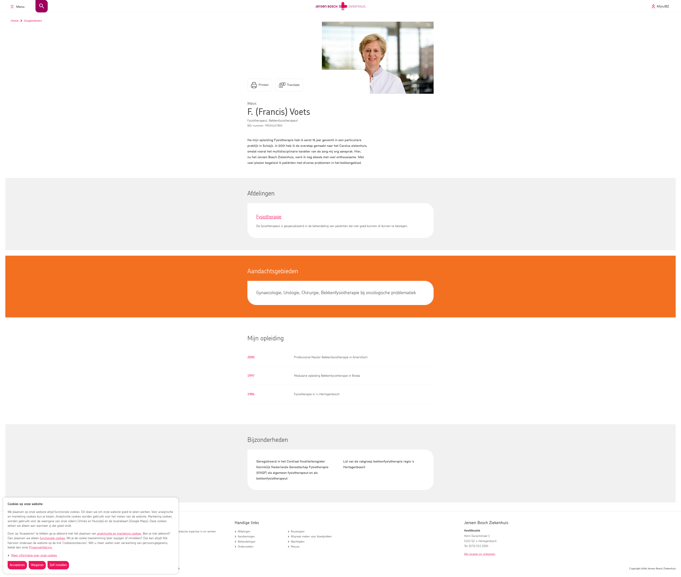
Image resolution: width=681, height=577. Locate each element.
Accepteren (17, 565)
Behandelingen (247, 541)
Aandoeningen (246, 536)
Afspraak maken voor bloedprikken (311, 536)
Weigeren (37, 565)
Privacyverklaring (40, 547)
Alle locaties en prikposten (479, 554)
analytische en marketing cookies (119, 533)
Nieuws (295, 546)
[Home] (340, 6)
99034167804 (274, 125)
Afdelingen (244, 531)
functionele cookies (52, 538)
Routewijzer (298, 531)
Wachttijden (297, 541)
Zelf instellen (58, 565)
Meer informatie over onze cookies (34, 555)
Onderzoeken (245, 546)
